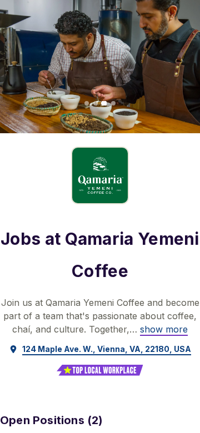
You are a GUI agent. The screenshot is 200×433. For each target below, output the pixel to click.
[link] (164, 329)
